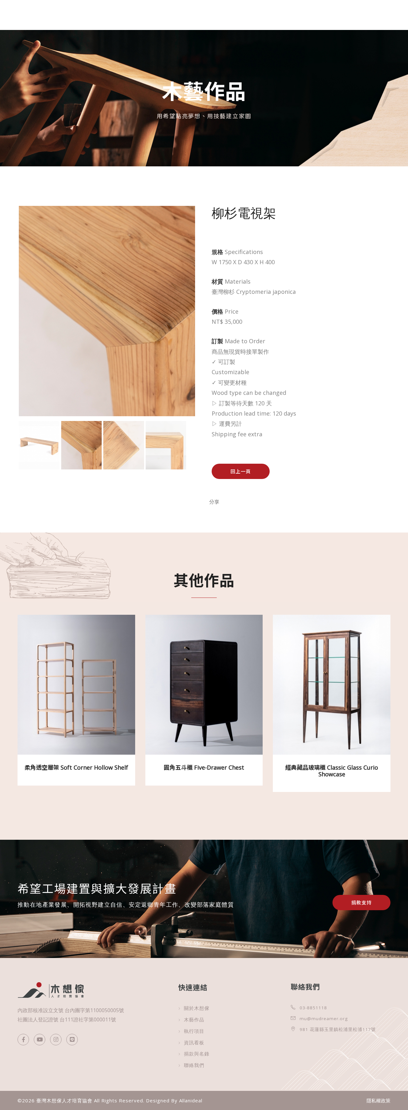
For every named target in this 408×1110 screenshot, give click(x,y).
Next (204, 325)
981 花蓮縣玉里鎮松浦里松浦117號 (338, 1029)
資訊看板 (194, 1043)
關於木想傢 (196, 1008)
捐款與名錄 (196, 1054)
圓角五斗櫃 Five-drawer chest (204, 767)
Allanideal (190, 1100)
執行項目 (194, 1031)
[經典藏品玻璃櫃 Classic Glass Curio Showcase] (332, 689)
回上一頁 (240, 471)
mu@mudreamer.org (324, 1018)
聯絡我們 (194, 1065)
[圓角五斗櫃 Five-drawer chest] (204, 689)
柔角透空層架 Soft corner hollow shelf (76, 767)
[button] (388, 1090)
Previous (9, 325)
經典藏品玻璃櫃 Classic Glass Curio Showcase (331, 771)
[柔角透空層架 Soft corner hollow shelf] (76, 689)
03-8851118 (313, 1008)
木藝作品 (194, 1020)
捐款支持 (361, 902)
